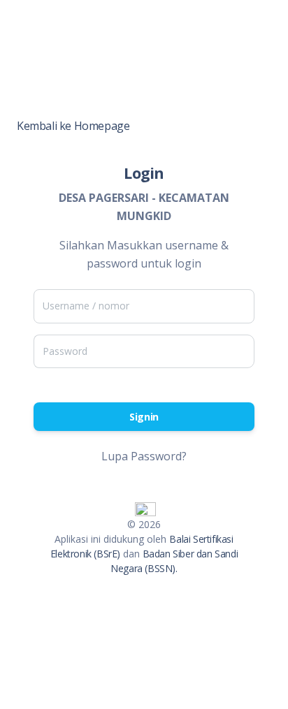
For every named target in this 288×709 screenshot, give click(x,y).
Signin (144, 416)
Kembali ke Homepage (73, 125)
